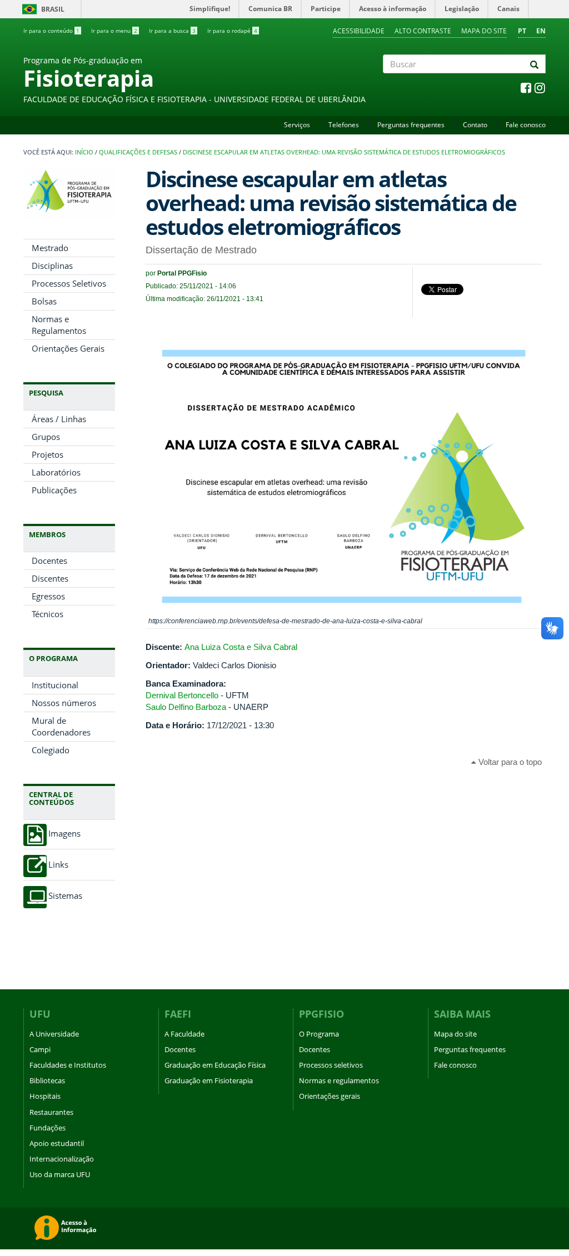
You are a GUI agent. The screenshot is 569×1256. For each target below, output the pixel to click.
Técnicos (47, 613)
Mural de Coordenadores (61, 726)
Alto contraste (423, 31)
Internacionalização (61, 1159)
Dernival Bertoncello (182, 695)
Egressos (48, 596)
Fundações (47, 1128)
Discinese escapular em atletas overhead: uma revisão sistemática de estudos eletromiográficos (344, 152)
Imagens (64, 833)
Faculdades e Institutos (67, 1065)
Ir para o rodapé (232, 30)
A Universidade (54, 1034)
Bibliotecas (47, 1080)
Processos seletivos (331, 1065)
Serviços (297, 124)
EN (541, 31)
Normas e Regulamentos (59, 324)
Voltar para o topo (509, 762)
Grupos (46, 436)
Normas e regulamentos (339, 1080)
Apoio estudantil (56, 1143)
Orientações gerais (329, 1096)
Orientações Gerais (68, 348)
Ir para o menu (114, 30)
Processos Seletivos (69, 283)
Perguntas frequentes (411, 124)
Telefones (343, 124)
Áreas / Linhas (59, 418)
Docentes (49, 560)
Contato (475, 124)
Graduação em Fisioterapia (208, 1080)
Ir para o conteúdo (51, 30)
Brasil (41, 9)
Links (58, 864)
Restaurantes (51, 1112)
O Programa (319, 1034)
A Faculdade (184, 1034)
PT (522, 31)
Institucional (55, 684)
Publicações (54, 490)
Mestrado (50, 247)
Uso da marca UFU (59, 1174)
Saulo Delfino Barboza (186, 707)
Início (84, 152)
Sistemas (65, 896)
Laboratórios (56, 472)
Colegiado (50, 749)
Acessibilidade (359, 31)
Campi (40, 1049)
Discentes (50, 578)
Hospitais (45, 1096)
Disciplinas (52, 265)
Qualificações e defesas (138, 152)
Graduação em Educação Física (215, 1065)
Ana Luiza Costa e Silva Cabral (240, 647)
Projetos (47, 454)
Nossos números (64, 702)
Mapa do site (484, 31)
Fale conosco (526, 124)
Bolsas (44, 301)
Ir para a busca (172, 30)
